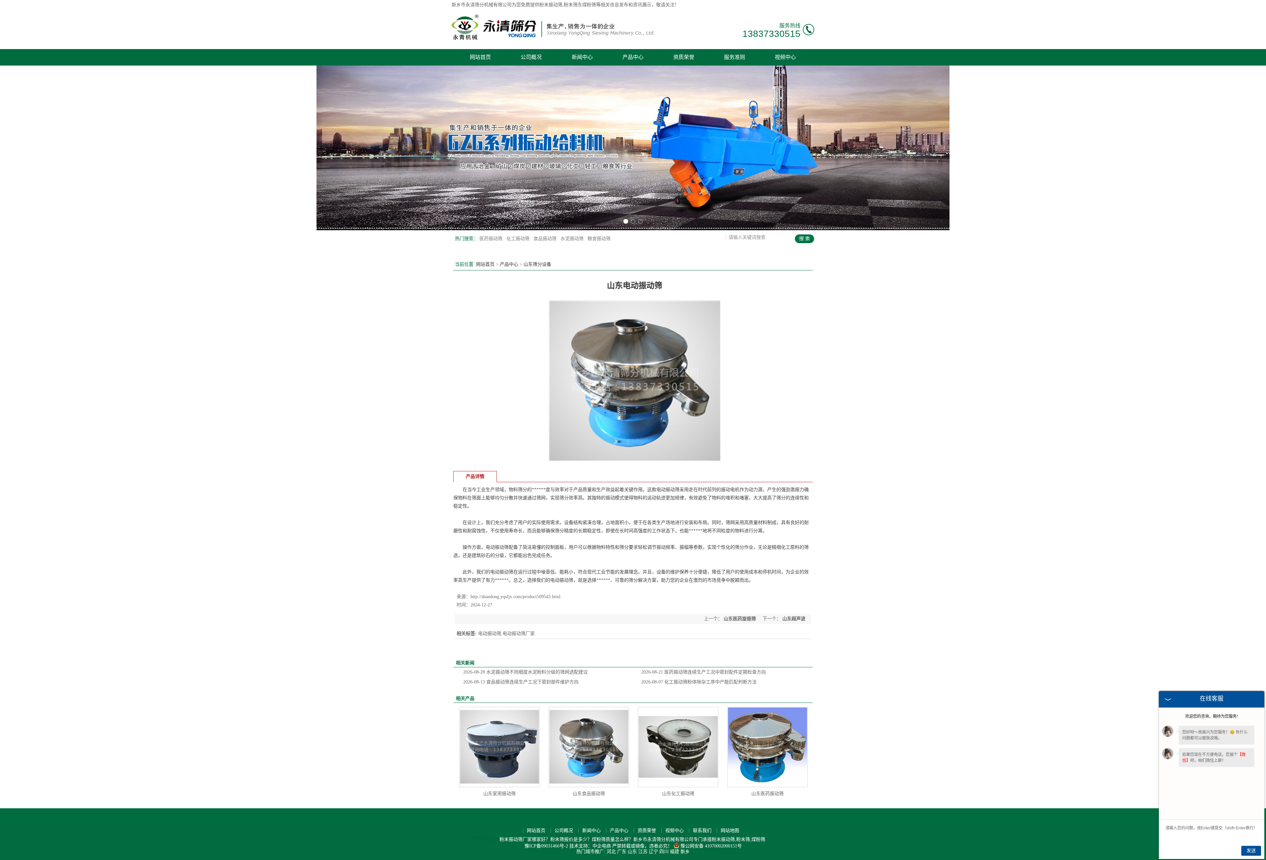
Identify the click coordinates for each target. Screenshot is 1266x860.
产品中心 (633, 57)
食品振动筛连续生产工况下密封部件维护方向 (521, 682)
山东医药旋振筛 (739, 618)
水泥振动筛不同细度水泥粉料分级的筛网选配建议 (525, 672)
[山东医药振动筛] (767, 747)
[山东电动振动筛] (634, 464)
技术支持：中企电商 (590, 846)
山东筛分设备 (537, 264)
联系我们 (702, 830)
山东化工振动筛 (678, 793)
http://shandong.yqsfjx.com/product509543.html (515, 596)
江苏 (643, 851)
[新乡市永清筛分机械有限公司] (553, 39)
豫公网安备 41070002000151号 (711, 846)
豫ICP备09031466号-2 (546, 846)
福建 (674, 851)
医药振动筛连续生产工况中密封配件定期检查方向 (703, 672)
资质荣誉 (683, 57)
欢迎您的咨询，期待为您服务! (1211, 716)
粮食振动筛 (599, 238)
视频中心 (785, 57)
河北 (611, 851)
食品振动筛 (545, 238)
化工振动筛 (518, 238)
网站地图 (730, 830)
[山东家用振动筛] (499, 747)
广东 (621, 851)
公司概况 (531, 57)
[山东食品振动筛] (589, 747)
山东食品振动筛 (589, 793)
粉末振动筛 (550, 4)
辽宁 (653, 851)
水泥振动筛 (572, 238)
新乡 (685, 851)
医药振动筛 (491, 238)
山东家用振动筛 (499, 793)
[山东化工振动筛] (678, 747)
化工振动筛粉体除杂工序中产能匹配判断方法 (699, 682)
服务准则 (734, 57)
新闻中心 (582, 57)
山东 (632, 851)
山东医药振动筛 (767, 793)
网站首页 (480, 57)
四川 (664, 851)
